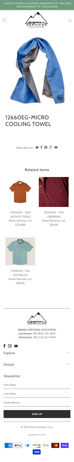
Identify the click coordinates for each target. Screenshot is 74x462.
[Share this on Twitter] (37, 147)
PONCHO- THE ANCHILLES (20, 251)
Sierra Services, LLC (41, 427)
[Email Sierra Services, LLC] (16, 346)
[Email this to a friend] (56, 147)
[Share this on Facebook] (41, 147)
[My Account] (3, 20)
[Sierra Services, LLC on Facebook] (4, 346)
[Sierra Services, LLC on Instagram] (10, 346)
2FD (44, 435)
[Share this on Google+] (51, 147)
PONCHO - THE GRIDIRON (54, 192)
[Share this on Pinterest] (46, 147)
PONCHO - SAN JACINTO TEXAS (20, 192)
